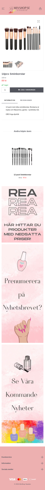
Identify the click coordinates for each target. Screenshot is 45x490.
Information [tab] (9, 105)
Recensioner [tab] (26, 105)
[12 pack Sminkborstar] (22, 161)
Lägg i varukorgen (28, 95)
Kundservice (7, 462)
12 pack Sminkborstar (22, 180)
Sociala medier (7, 474)
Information (6, 468)
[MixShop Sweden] (26, 10)
